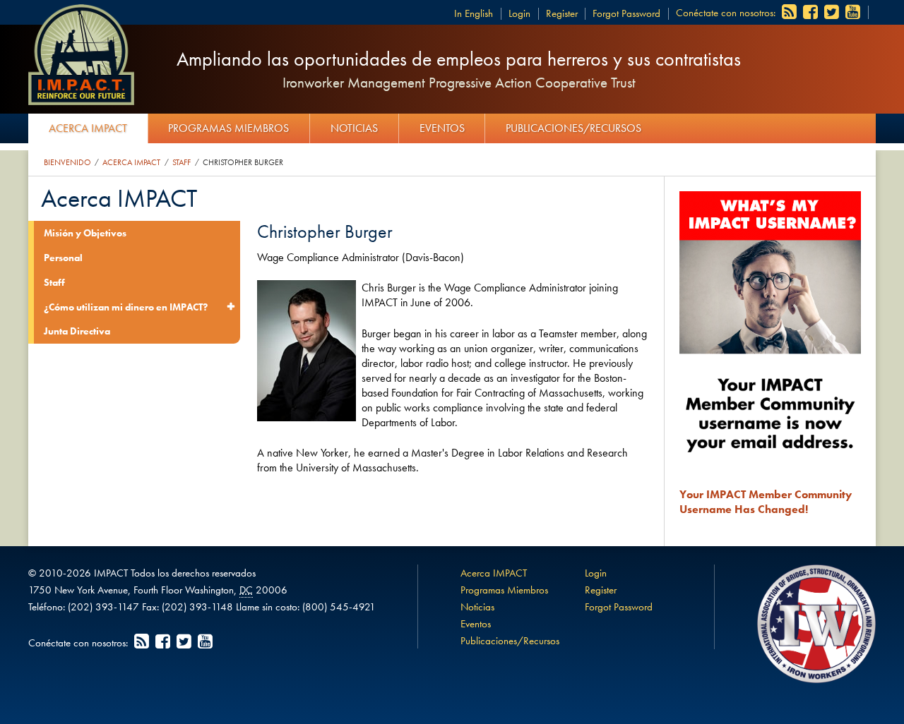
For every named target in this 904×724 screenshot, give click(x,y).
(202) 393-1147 (103, 607)
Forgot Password (626, 13)
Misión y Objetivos (85, 233)
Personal (63, 257)
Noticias (354, 128)
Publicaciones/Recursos (573, 128)
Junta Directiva (77, 331)
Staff (181, 162)
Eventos (442, 128)
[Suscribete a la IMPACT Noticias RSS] (790, 13)
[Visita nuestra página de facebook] (811, 13)
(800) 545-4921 (339, 607)
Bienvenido (67, 162)
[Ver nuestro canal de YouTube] (853, 13)
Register (562, 13)
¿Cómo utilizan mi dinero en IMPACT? (126, 307)
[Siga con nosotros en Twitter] (832, 13)
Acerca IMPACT (88, 128)
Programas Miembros (228, 128)
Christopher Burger (243, 162)
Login (519, 13)
